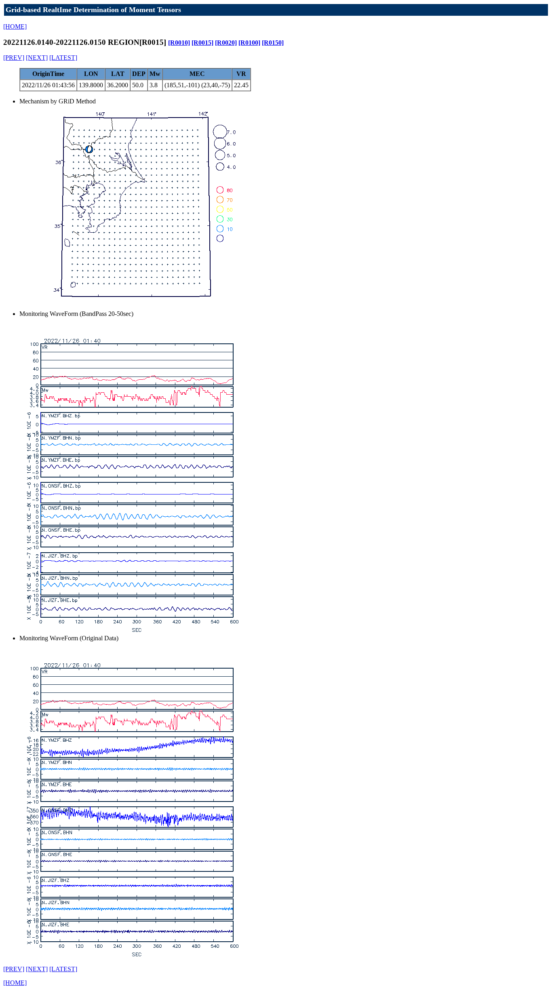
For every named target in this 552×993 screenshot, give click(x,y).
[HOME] (15, 26)
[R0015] (202, 42)
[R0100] (249, 42)
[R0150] (273, 42)
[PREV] (13, 57)
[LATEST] (63, 57)
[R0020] (226, 42)
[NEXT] (37, 57)
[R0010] (179, 42)
